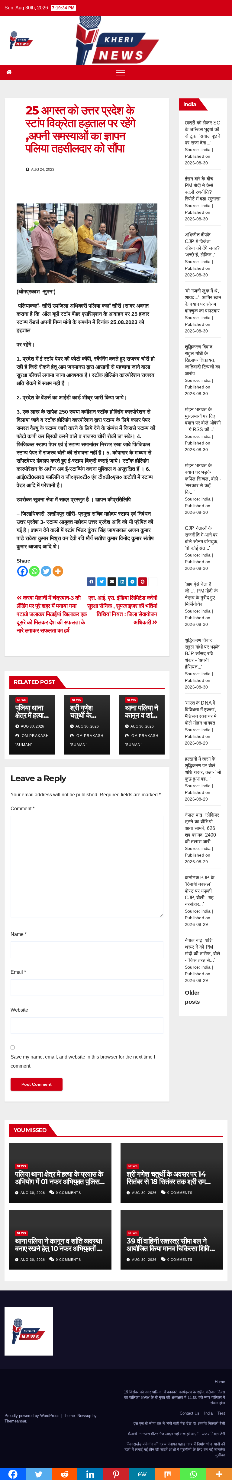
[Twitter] (46, 571)
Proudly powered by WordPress (33, 1415)
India (208, 1413)
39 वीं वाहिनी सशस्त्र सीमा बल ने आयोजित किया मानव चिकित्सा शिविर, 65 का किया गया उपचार (170, 1248)
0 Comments (68, 1192)
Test (221, 1413)
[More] (58, 571)
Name (19, 934)
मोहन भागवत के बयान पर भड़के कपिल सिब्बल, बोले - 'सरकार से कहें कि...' (203, 479)
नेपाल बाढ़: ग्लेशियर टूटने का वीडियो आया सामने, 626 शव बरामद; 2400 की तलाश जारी (202, 828)
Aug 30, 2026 (33, 1192)
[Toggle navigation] (120, 72)
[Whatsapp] (34, 571)
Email (18, 972)
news (21, 700)
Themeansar (15, 1421)
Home (220, 1381)
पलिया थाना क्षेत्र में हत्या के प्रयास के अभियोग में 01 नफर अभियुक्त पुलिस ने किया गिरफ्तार (60, 1182)
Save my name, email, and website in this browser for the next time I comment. (83, 1061)
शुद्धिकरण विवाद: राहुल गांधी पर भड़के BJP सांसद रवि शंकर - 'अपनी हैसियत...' (202, 653)
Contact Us (189, 1413)
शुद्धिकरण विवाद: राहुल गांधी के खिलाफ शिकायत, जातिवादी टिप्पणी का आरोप (202, 360)
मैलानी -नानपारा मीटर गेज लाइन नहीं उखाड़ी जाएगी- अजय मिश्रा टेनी (176, 1434)
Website (19, 1010)
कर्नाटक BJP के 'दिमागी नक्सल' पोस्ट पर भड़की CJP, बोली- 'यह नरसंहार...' (199, 891)
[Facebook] (22, 571)
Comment (22, 808)
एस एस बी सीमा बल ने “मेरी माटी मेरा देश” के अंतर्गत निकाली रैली (179, 1423)
